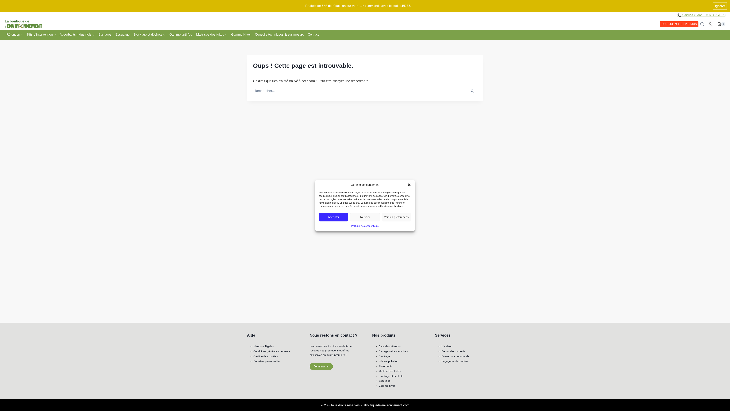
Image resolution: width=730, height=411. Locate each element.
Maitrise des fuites (390, 371)
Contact (313, 34)
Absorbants (385, 366)
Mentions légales (263, 346)
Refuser (365, 217)
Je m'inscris (321, 366)
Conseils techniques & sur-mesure (279, 34)
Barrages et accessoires (393, 351)
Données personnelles (266, 361)
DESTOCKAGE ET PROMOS (679, 24)
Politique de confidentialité (365, 226)
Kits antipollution (388, 361)
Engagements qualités (454, 361)
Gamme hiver (387, 385)
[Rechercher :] (365, 91)
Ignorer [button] (720, 6)
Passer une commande (455, 356)
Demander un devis (453, 351)
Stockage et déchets (391, 376)
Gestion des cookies (265, 356)
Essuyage (122, 34)
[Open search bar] (702, 24)
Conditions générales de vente (271, 351)
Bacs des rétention (390, 346)
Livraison (446, 346)
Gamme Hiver (241, 34)
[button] (409, 185)
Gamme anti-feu (180, 34)
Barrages (104, 34)
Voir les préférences (396, 217)
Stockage (384, 356)
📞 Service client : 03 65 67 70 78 (701, 15)
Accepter (333, 217)
